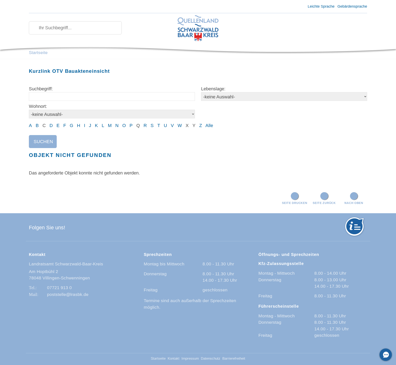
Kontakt (173, 358)
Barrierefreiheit (233, 358)
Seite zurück (324, 203)
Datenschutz (210, 358)
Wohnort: (38, 106)
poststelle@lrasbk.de (67, 294)
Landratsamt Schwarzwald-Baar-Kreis (66, 263)
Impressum (190, 358)
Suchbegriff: (41, 88)
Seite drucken (294, 203)
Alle (209, 125)
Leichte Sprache (321, 6)
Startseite (38, 52)
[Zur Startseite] (198, 28)
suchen (43, 141)
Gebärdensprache (352, 6)
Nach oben (353, 203)
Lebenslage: (213, 88)
